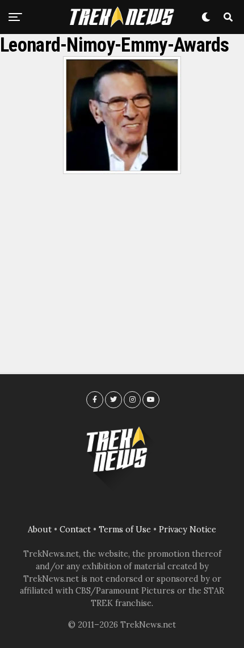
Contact (75, 529)
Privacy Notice (187, 529)
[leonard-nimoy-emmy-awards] (122, 170)
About (40, 529)
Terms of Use (125, 529)
